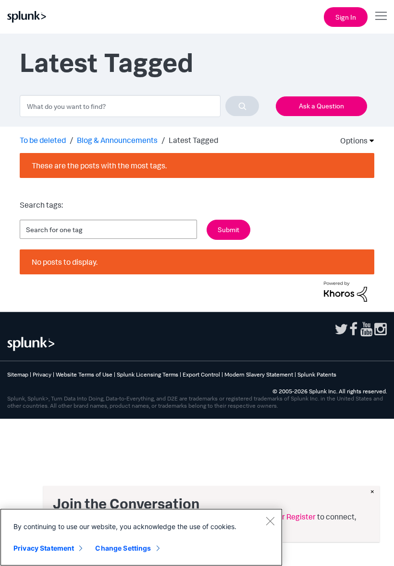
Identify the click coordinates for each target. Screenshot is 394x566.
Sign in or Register (284, 516)
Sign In (345, 17)
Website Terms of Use (84, 374)
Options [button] (350, 140)
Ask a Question (321, 106)
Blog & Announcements (117, 140)
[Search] (242, 106)
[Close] (270, 521)
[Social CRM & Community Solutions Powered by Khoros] (345, 290)
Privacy (42, 374)
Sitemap (17, 374)
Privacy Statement (43, 548)
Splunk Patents (316, 374)
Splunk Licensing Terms (147, 374)
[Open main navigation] (381, 16)
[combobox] (139, 106)
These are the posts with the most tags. (99, 165)
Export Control (201, 374)
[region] (141, 537)
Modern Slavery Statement (258, 374)
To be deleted (43, 140)
